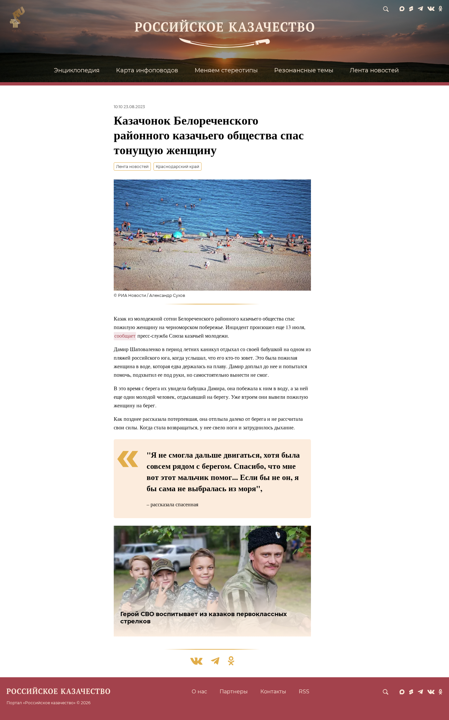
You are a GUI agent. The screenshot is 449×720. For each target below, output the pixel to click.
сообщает (124, 335)
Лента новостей (374, 70)
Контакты (273, 691)
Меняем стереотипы (226, 70)
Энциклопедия (77, 70)
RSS (304, 691)
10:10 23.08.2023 (129, 106)
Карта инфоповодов (147, 70)
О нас (199, 691)
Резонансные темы (303, 70)
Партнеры (234, 691)
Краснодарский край (177, 166)
